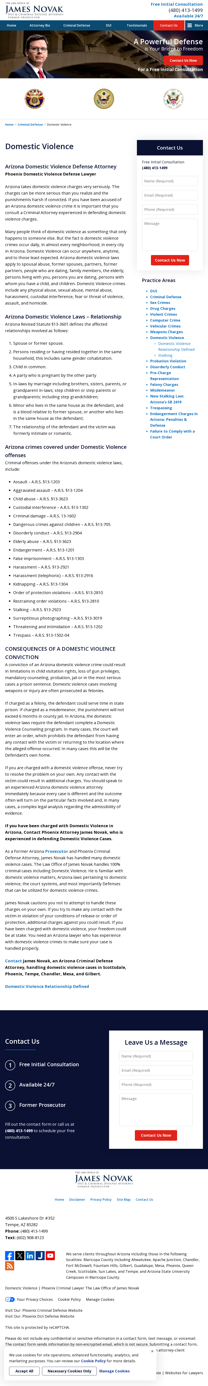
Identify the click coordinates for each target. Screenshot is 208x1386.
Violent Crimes (163, 314)
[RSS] (9, 1265)
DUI (108, 25)
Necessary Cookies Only (69, 1371)
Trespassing (161, 407)
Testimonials (137, 25)
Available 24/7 (188, 16)
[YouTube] (50, 1255)
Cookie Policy (69, 1299)
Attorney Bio (40, 25)
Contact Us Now (183, 60)
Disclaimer (77, 1199)
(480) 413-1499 (186, 10)
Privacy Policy (101, 1199)
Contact (13, 961)
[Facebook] (9, 1255)
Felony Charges (164, 384)
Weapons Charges (166, 331)
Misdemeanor (162, 390)
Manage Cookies (100, 1299)
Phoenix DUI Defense (40, 1316)
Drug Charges (162, 308)
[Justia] (40, 1255)
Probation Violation (168, 361)
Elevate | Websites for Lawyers (168, 1372)
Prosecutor (56, 851)
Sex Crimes (160, 302)
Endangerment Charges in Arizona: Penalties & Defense (174, 419)
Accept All (24, 1371)
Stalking (165, 355)
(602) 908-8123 (30, 1237)
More (199, 25)
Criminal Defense (76, 25)
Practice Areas (159, 280)
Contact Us (169, 25)
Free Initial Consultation (177, 4)
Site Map (124, 1199)
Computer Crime (165, 320)
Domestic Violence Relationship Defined (47, 986)
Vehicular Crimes (165, 326)
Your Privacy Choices (35, 1299)
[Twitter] (19, 1255)
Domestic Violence (167, 337)
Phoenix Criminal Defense (44, 1310)
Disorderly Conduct (167, 366)
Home (11, 25)
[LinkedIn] (30, 1255)
